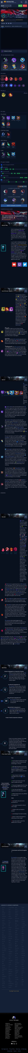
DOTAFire (7, 1032)
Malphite (23, 539)
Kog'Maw (10, 951)
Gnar (3, 980)
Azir (3, 932)
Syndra (23, 907)
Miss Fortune (10, 981)
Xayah (23, 957)
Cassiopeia (4, 948)
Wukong (23, 955)
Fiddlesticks (4, 969)
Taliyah (23, 912)
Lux (9, 967)
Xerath (23, 959)
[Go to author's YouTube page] (9, 23)
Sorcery (16, 636)
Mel (9, 977)
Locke (10, 962)
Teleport (10, 351)
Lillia (9, 958)
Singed (16, 972)
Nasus (16, 909)
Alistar (3, 914)
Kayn (10, 942)
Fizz (3, 972)
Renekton (17, 948)
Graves (3, 983)
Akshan (3, 912)
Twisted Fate (23, 927)
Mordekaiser (11, 983)
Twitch (23, 929)
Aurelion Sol (4, 928)
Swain (16, 984)
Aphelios (4, 923)
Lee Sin (10, 955)
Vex (22, 942)
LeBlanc (10, 953)
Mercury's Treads (19, 427)
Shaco (16, 966)
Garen (3, 978)
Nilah (16, 916)
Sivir (16, 975)
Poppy (16, 930)
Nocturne (17, 918)
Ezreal (3, 967)
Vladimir (23, 950)
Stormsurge (8, 449)
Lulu (9, 966)
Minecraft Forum (18, 1024)
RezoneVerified (19, 19)
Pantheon (17, 928)
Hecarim (4, 987)
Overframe (17, 1034)
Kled (9, 949)
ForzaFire (7, 1035)
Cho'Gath (4, 950)
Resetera (7, 1033)
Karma (10, 933)
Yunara (23, 968)
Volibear (23, 951)
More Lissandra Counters (14, 205)
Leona (10, 956)
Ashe (3, 925)
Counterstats (8, 1027)
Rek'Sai (16, 941)
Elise (3, 963)
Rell (16, 943)
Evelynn (3, 965)
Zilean (23, 981)
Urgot (23, 933)
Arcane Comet (20, 589)
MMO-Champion (18, 1028)
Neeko (16, 912)
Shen (16, 968)
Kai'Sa (10, 929)
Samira (16, 957)
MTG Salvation (18, 1023)
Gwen (3, 985)
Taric (23, 915)
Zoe (22, 983)
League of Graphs (9, 1024)
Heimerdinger (19, 246)
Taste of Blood (9, 598)
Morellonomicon (20, 462)
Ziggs (23, 979)
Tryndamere (24, 925)
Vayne (23, 937)
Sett (16, 964)
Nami (16, 907)
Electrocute (18, 325)
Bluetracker (17, 1030)
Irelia (10, 912)
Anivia (3, 920)
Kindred (10, 947)
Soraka (16, 983)
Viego (23, 946)
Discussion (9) (8, 26)
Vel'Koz (23, 940)
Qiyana (16, 934)
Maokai (10, 973)
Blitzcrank (4, 937)
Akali (3, 911)
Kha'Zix (10, 945)
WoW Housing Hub (19, 1027)
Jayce (10, 922)
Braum (3, 941)
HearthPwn (17, 1032)
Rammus (17, 939)
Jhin (9, 923)
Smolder (16, 979)
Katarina (10, 938)
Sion (16, 973)
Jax (9, 920)
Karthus (10, 934)
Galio (3, 974)
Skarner (16, 977)
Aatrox (3, 907)
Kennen (10, 944)
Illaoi (9, 911)
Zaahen (23, 972)
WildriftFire (7, 1028)
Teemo (23, 917)
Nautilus (16, 911)
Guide (2, 26)
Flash (20, 296)
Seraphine (17, 962)
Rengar (16, 950)
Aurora (3, 930)
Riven (16, 951)
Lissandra (20, 297)
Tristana (23, 921)
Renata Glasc (16, 946)
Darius (3, 954)
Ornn (16, 926)
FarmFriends (8, 1034)
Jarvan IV (10, 918)
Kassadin (10, 936)
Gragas (3, 981)
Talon (23, 914)
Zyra (22, 984)
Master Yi (10, 975)
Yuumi (23, 970)
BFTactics (7, 1038)
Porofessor (7, 1025)
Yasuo (23, 962)
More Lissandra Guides (17, 26)
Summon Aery (11, 589)
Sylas (16, 986)
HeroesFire (7, 1036)
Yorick (23, 966)
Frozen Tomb (21, 441)
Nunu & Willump (16, 921)
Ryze (16, 955)
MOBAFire (7, 1023)
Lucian (10, 964)
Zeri (22, 977)
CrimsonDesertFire (18, 1036)
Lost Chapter (17, 643)
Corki (3, 952)
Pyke (16, 932)
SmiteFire (7, 1030)
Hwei (10, 909)
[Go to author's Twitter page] (6, 23)
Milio (10, 979)
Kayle (10, 940)
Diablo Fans (17, 1033)
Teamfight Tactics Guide (14, 991)
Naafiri (10, 987)
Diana (3, 956)
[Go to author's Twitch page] (11, 23)
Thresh (23, 919)
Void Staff (9, 475)
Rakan (16, 937)
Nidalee (16, 914)
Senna (16, 961)
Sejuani (16, 959)
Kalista (10, 931)
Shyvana (16, 970)
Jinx (9, 925)
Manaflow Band (5, 638)
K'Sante (10, 927)
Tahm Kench (23, 538)
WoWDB (16, 1025)
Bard (3, 934)
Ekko (3, 961)
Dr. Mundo (4, 958)
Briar (3, 943)
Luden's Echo (9, 406)
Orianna (16, 925)
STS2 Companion (18, 1035)
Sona (16, 981)
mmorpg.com (17, 1029)
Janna (10, 916)
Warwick (23, 953)
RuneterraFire (8, 1029)
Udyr (22, 931)
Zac (22, 973)
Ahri (3, 909)
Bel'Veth (3, 936)
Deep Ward (8, 604)
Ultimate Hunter (9, 629)
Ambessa (4, 916)
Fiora (3, 970)
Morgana (10, 985)
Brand (3, 939)
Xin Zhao (23, 961)
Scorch (23, 636)
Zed (22, 975)
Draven (3, 959)
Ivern (10, 914)
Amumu (3, 918)
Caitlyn (3, 945)
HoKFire (16, 1038)
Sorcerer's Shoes (9, 420)
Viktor (23, 948)
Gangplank (4, 976)
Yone (22, 535)
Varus (23, 935)
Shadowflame (18, 468)
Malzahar (10, 971)
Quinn (16, 936)
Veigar (23, 939)
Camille (25, 536)
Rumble (16, 953)
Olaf (16, 923)
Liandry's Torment (10, 425)
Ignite (22, 305)
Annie (3, 922)
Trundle (23, 923)
